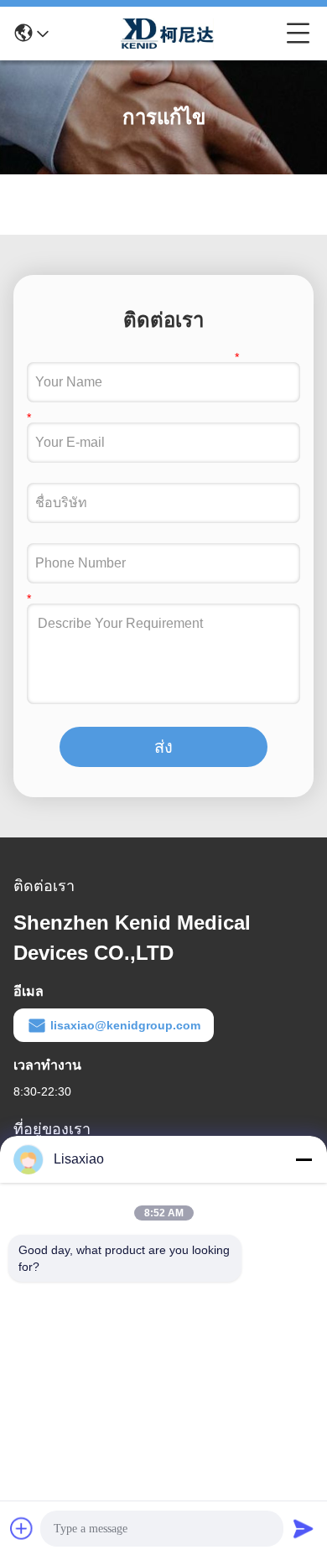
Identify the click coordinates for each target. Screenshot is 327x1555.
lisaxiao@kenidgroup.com (125, 1025)
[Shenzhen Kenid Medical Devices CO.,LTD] (167, 33)
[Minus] (303, 1159)
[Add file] (22, 1528)
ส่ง (163, 747)
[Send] (303, 1528)
